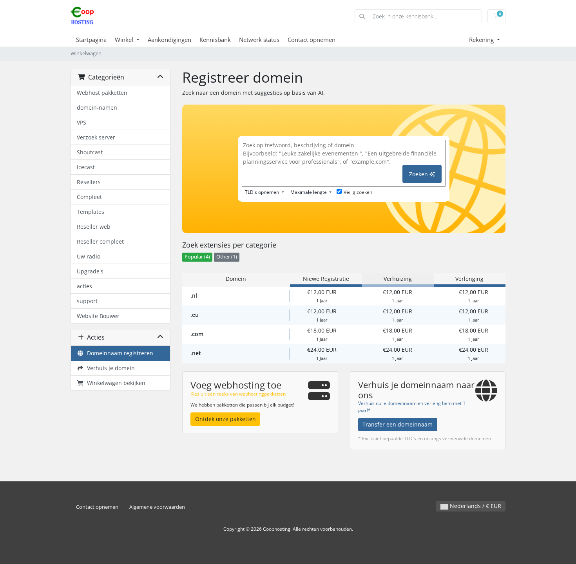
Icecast (86, 167)
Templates (90, 211)
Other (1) (226, 256)
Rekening (482, 39)
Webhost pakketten (102, 92)
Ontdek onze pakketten (225, 419)
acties (84, 286)
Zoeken (419, 174)
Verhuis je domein (109, 368)
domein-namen (97, 107)
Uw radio (88, 256)
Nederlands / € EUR (474, 506)
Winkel (125, 39)
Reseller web (93, 226)
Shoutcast (90, 152)
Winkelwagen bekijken (114, 383)
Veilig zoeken (358, 192)
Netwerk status (259, 39)
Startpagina (91, 39)
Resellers (89, 182)
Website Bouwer (98, 316)
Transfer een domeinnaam (397, 424)
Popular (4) (197, 256)
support (87, 301)
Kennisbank (215, 39)
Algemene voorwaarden (157, 507)
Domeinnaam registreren (118, 353)
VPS (81, 122)
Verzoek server (96, 137)
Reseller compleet (100, 241)
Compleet (89, 197)
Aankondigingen (169, 39)
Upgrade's (90, 271)
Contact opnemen (311, 39)
